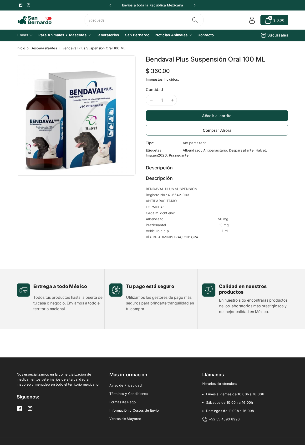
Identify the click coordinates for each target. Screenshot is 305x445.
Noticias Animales (171, 35)
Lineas (22, 35)
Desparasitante (241, 150)
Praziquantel (179, 155)
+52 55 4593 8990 (224, 419)
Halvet (261, 150)
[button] (274, 20)
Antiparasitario (215, 150)
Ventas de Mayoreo (125, 419)
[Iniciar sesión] (252, 20)
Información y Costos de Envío (134, 410)
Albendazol (192, 150)
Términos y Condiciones (128, 394)
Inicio (21, 48)
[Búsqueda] (194, 20)
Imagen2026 (156, 155)
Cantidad (154, 89)
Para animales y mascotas (62, 35)
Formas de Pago (122, 402)
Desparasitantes (43, 48)
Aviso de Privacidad (125, 385)
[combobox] (144, 20)
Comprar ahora (217, 130)
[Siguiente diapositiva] (195, 5)
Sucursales (277, 35)
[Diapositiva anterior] (110, 5)
